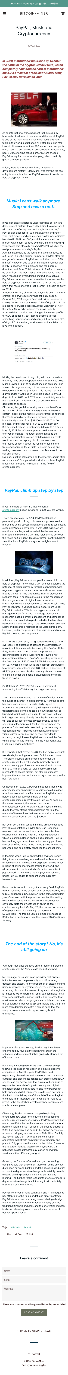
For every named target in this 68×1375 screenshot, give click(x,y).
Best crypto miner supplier (34, 1365)
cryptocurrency (10, 509)
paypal (28, 1227)
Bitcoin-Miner (34, 13)
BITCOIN (15, 1227)
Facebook (35, 1354)
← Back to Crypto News (34, 1330)
